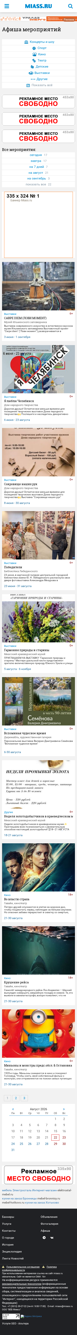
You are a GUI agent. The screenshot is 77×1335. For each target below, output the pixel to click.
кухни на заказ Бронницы (19, 1198)
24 (13, 1144)
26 (29, 1144)
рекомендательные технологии (21, 1283)
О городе (8, 1237)
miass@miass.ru (64, 1306)
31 (13, 1150)
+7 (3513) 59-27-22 (17, 1306)
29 (55, 1144)
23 (64, 1137)
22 (55, 1137)
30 (64, 1144)
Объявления (49, 1216)
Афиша (45, 1230)
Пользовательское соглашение (23, 1267)
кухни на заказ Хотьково (42, 1202)
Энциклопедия (12, 1251)
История (8, 1244)
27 (38, 1144)
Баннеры (8, 1216)
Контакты (9, 1230)
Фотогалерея (49, 1223)
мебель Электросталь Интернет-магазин (29, 1190)
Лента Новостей (13, 1258)
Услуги (6, 1223)
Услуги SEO (9, 1323)
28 (46, 1144)
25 (21, 1144)
